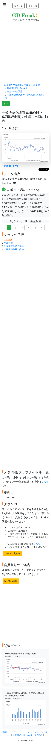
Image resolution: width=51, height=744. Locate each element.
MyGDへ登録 (10, 581)
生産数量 (8, 242)
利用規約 (38, 735)
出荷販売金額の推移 (14, 246)
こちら (45, 481)
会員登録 (32, 5)
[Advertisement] (25, 49)
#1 (5, 103)
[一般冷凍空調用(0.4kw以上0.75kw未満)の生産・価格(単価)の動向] (25, 712)
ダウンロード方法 (10, 166)
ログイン (18, 5)
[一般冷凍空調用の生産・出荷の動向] (25, 670)
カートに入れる (12, 553)
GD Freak (24, 15)
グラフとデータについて (22, 732)
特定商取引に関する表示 (22, 735)
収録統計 (6, 732)
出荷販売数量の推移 (14, 249)
